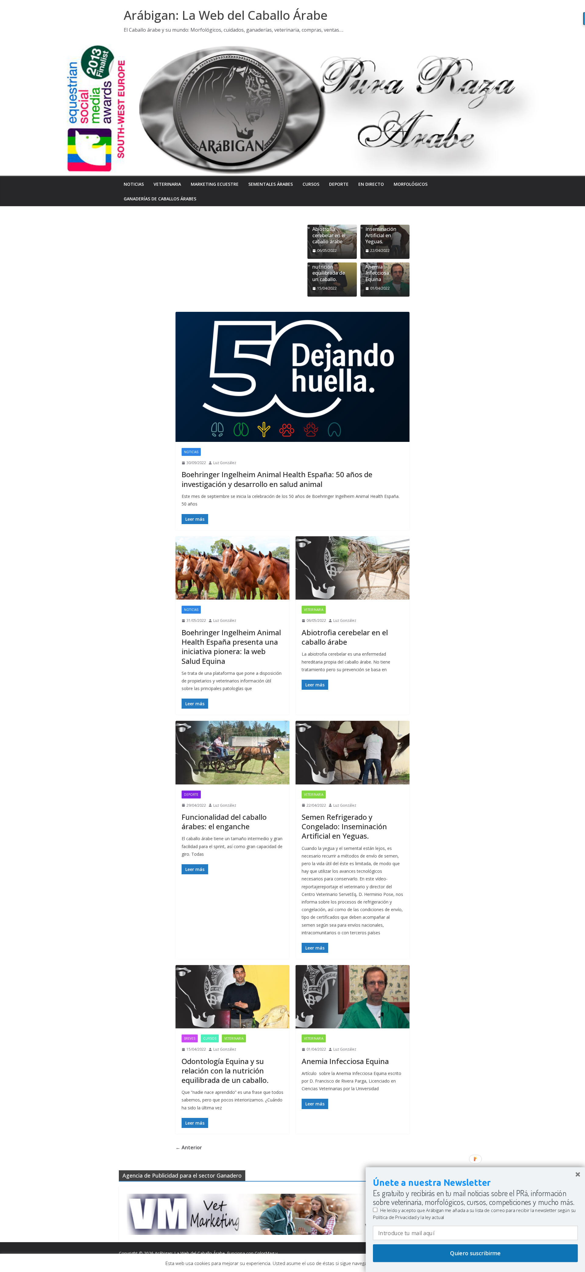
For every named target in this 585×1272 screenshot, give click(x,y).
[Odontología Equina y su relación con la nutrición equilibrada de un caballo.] (232, 996)
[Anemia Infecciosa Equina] (353, 996)
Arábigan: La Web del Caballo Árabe (226, 15)
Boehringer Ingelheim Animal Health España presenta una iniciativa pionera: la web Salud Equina (231, 646)
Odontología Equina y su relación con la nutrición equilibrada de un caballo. (329, 264)
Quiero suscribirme (475, 1253)
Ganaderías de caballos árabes (160, 199)
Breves (189, 1038)
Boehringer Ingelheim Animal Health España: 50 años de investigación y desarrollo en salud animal (277, 479)
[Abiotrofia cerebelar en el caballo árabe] (353, 568)
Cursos (311, 184)
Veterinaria (167, 184)
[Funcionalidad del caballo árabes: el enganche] (232, 752)
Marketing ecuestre (215, 184)
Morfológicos (410, 184)
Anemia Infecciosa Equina (377, 273)
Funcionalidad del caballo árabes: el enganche (224, 821)
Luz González (224, 462)
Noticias (134, 184)
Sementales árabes (270, 184)
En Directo (371, 184)
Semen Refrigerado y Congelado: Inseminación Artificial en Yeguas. (381, 226)
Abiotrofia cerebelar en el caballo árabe (329, 235)
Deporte (339, 184)
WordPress (129, 1261)
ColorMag (264, 1253)
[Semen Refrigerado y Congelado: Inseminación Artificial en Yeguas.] (353, 752)
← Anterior (189, 1147)
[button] (475, 1182)
